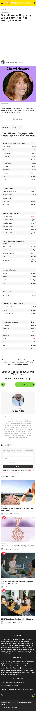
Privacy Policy (13, 702)
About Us (4, 702)
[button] (2, 3)
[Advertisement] (18, 41)
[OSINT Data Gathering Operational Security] (18, 603)
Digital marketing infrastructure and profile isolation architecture (17, 582)
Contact (4, 704)
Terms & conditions (25, 702)
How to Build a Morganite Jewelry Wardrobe (17, 546)
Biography (5, 12)
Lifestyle (3, 506)
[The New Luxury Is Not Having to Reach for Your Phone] (18, 492)
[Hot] (4, 517)
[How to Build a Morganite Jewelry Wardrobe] (18, 529)
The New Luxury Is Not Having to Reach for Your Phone (17, 509)
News (2, 579)
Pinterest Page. (24, 378)
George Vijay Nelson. (22, 372)
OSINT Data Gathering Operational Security (17, 619)
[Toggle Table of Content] (19, 127)
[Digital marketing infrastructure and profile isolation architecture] (18, 565)
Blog (2, 617)
